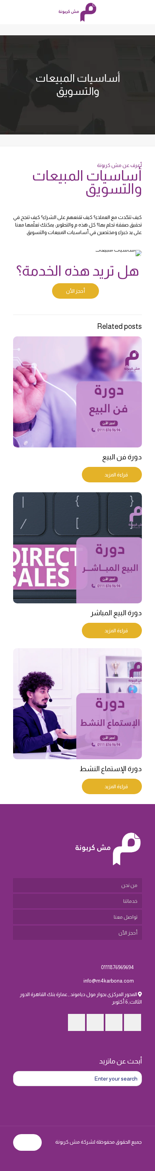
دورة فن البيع (122, 457)
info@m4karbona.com (108, 981)
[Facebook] (57, 1159)
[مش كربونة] (77, 12)
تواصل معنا (126, 917)
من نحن (129, 885)
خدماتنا (130, 901)
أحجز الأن (128, 933)
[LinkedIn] (36, 1159)
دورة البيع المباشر (116, 613)
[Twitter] (47, 1159)
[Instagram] (25, 1159)
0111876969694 (117, 967)
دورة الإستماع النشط (110, 769)
